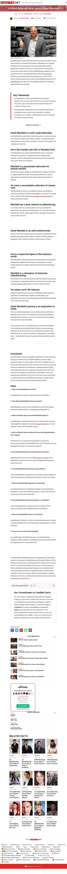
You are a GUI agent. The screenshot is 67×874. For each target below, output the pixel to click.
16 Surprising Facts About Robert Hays (52, 824)
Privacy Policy (34, 847)
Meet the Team (27, 845)
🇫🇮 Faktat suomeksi (7, 853)
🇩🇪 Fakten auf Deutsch (8, 849)
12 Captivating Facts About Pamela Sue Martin (39, 794)
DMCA (18, 847)
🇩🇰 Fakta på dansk (26, 851)
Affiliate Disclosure (7, 847)
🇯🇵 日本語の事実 (29, 855)
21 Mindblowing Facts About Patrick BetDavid (26, 763)
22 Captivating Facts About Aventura (52, 794)
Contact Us (51, 845)
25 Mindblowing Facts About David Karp (14, 762)
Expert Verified (37, 18)
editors (16, 610)
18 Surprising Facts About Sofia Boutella (31, 670)
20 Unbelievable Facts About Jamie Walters (31, 664)
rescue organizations (42, 424)
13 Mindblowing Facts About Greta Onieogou (32, 652)
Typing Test (14, 724)
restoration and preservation (41, 196)
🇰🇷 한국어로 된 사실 (43, 855)
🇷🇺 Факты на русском (23, 860)
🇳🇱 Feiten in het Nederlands (31, 857)
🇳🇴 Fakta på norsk (55, 851)
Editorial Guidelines (50, 18)
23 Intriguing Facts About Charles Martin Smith (33, 658)
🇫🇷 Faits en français (24, 849)
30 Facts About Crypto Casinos (28, 640)
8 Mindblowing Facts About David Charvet (39, 762)
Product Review (39, 845)
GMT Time (14, 720)
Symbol (13, 715)
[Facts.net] (10, 2)
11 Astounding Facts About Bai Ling (14, 824)
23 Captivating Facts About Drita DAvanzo (31, 676)
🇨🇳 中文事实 (5, 862)
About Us (4, 845)
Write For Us (61, 845)
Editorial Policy (14, 845)
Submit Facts (46, 847)
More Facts (56, 847)
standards (17, 607)
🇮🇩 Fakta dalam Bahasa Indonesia (11, 855)
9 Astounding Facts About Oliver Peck (30, 646)
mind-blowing (15, 81)
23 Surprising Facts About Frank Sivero (27, 824)
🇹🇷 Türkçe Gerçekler (58, 860)
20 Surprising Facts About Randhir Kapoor (27, 794)
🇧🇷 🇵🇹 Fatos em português (9, 851)
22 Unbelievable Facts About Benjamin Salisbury (39, 825)
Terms (25, 847)
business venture (42, 458)
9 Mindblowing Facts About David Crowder (52, 762)
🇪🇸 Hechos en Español (40, 849)
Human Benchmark (16, 729)
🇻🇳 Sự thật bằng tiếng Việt (41, 860)
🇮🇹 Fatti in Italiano (55, 849)
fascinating (48, 74)
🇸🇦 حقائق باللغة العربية (23, 853)
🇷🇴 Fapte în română (7, 860)
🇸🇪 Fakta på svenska (41, 851)
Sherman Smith (25, 18)
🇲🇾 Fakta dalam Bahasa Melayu (11, 857)
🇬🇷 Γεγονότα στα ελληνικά (40, 853)
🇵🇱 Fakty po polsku (48, 857)
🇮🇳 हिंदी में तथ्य (55, 853)
